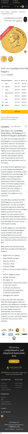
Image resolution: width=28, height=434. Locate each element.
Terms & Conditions (6, 389)
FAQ (2, 399)
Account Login (18, 383)
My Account (4, 385)
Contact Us (14, 361)
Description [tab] (5, 126)
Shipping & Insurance (6, 404)
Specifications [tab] (16, 126)
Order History (18, 387)
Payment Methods (5, 402)
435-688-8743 (6, 412)
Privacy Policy (4, 387)
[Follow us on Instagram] (2, 416)
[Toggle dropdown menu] (26, 126)
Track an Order (18, 385)
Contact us (19, 20)
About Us (3, 397)
